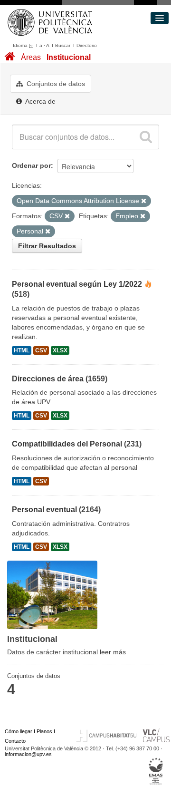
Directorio (86, 45)
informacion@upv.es (28, 754)
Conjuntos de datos (55, 83)
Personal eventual (44, 509)
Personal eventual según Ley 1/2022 (77, 284)
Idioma (21, 45)
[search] (146, 137)
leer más (113, 652)
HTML (21, 350)
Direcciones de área (48, 379)
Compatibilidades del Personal (67, 444)
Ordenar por (31, 165)
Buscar (62, 45)
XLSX (60, 350)
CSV (41, 350)
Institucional (69, 57)
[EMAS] (156, 771)
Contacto (15, 741)
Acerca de (40, 101)
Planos (44, 731)
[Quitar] (143, 201)
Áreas (31, 57)
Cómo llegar (18, 731)
